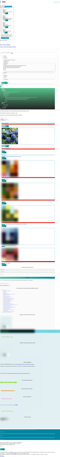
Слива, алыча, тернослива (7, 306)
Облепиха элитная (6, 302)
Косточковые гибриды (6, 301)
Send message (27, 277)
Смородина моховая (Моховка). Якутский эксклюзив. (7, 31)
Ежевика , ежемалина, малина (7, 298)
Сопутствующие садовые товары (6, 312)
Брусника (4, 293)
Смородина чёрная (6, 308)
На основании (18, 364)
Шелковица (5, 310)
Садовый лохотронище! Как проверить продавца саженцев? (18, 373)
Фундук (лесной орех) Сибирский (8, 309)
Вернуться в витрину (8, 6)
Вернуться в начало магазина (4, 283)
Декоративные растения (6, 296)
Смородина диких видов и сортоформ (9, 307)
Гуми (4, 295)
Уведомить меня (4, 152)
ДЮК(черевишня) (6, 297)
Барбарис (4, 292)
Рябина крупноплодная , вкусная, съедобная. (10, 304)
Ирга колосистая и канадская (7, 300)
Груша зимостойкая (6, 294)
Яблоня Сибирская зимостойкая (8, 311)
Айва (4, 291)
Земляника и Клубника (6, 299)
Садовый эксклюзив (6, 305)
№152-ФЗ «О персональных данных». (27, 364)
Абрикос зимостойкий (6, 290)
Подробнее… (2, 456)
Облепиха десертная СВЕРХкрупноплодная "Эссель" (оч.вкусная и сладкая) (7, 25)
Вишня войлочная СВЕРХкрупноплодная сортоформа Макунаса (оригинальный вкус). (7, 19)
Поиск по (1, 280)
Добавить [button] (6, 13)
